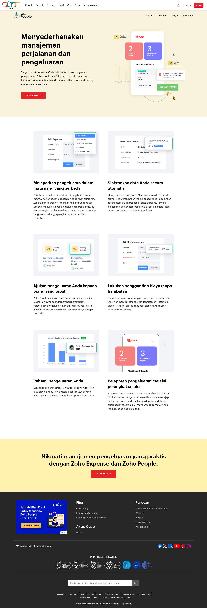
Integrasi (140, 517)
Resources (188, 15)
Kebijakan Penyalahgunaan (120, 597)
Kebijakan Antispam (111, 594)
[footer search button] (135, 583)
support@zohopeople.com (35, 546)
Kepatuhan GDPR (100, 597)
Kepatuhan (85, 594)
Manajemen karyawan (87, 513)
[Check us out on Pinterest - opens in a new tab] (183, 546)
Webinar (140, 513)
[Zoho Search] (178, 5)
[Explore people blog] (41, 517)
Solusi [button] (161, 15)
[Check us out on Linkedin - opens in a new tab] (170, 546)
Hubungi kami (62, 594)
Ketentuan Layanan (128, 594)
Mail (61, 5)
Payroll (28, 5)
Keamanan (74, 594)
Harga (175, 15)
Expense (51, 5)
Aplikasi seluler (143, 527)
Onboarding (82, 508)
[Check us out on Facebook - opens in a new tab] (160, 546)
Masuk (188, 5)
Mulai (199, 5)
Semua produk (91, 5)
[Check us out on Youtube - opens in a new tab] (177, 546)
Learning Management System (91, 517)
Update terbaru (143, 522)
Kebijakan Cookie (85, 597)
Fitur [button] (148, 15)
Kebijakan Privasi (144, 594)
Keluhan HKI (96, 594)
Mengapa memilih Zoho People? (151, 508)
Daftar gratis (33, 95)
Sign (77, 5)
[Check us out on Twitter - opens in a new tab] (165, 546)
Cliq (69, 5)
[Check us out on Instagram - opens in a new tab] (189, 546)
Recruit (40, 5)
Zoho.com (11, 5)
